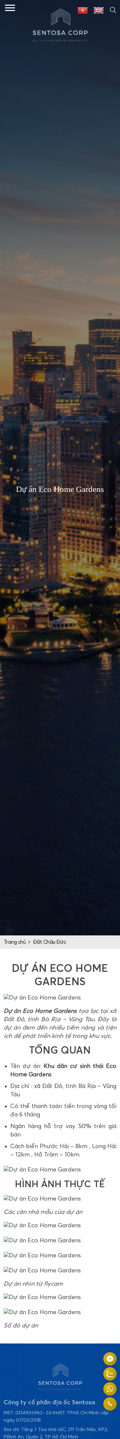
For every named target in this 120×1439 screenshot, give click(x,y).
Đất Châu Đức (49, 942)
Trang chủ (15, 942)
